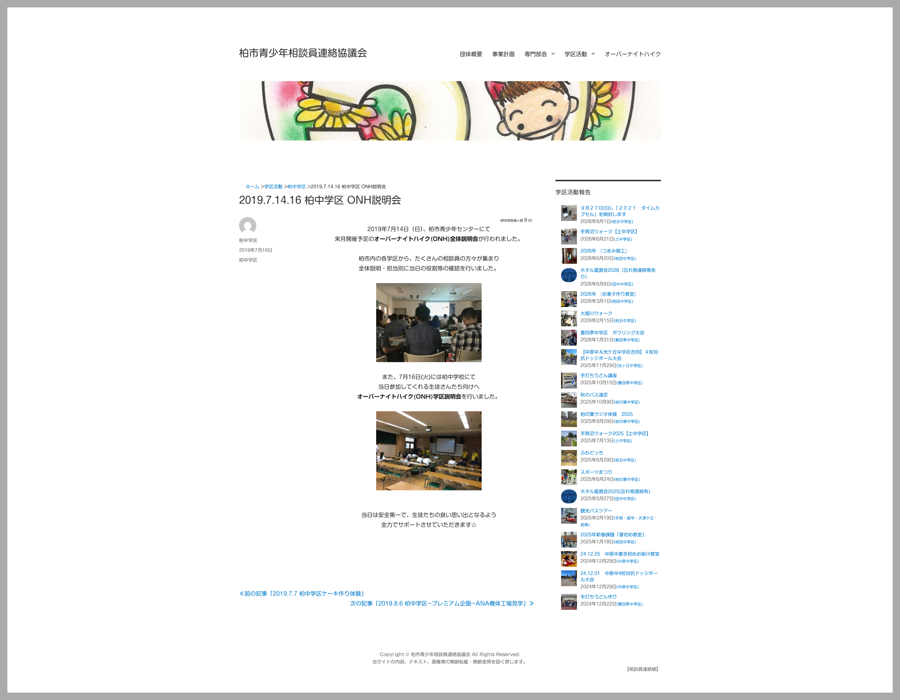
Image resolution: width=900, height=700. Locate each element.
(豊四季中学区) (627, 340)
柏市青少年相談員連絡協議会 (303, 53)
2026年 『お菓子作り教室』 (609, 294)
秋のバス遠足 (594, 395)
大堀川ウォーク (596, 313)
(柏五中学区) (622, 221)
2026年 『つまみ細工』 (605, 251)
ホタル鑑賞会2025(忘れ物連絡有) (615, 491)
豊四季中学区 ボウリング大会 (612, 333)
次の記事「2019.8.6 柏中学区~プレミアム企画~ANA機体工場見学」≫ (442, 603)
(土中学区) (623, 239)
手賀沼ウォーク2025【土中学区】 (615, 433)
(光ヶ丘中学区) (630, 365)
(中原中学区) (628, 561)
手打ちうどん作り (598, 597)
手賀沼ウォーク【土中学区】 (610, 231)
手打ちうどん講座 (598, 375)
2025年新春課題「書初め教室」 (613, 534)
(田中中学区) (622, 284)
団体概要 (471, 54)
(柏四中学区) (625, 258)
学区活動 (576, 54)
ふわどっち (591, 453)
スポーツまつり (596, 472)
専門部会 (536, 54)
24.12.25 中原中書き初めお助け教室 (620, 554)
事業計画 (503, 54)
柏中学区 (248, 240)
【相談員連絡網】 (642, 669)
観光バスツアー (596, 511)
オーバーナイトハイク (633, 54)
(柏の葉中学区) (627, 402)
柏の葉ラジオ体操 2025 (606, 414)
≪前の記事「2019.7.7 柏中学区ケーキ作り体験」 (303, 593)
